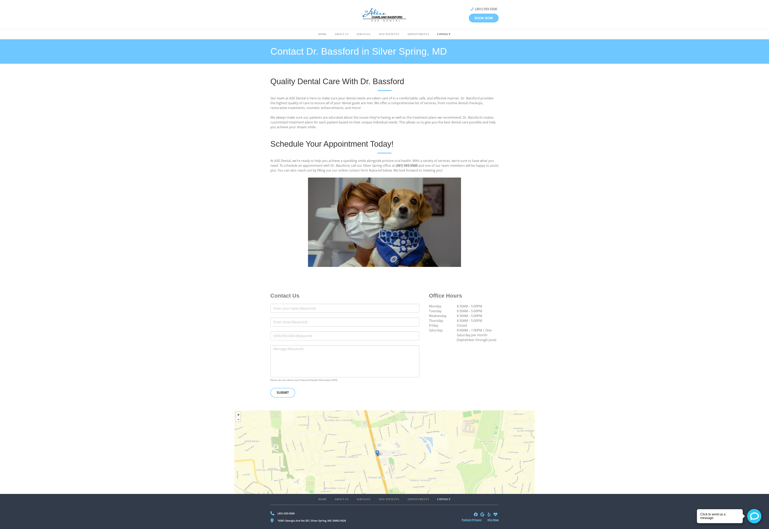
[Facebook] (476, 514)
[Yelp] (489, 514)
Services (364, 499)
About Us (342, 499)
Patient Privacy (472, 520)
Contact (444, 499)
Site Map (493, 520)
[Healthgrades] (495, 514)
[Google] (482, 514)
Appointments (418, 499)
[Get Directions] (384, 452)
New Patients (389, 499)
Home (322, 499)
